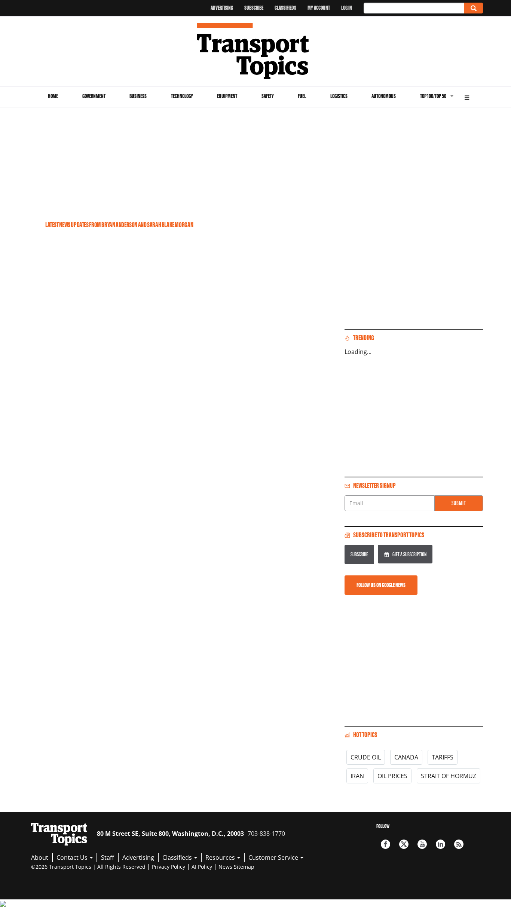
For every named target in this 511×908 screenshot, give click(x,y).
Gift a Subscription (409, 554)
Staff (107, 857)
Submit (459, 503)
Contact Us (72, 857)
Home (53, 96)
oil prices (392, 776)
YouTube (422, 844)
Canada (406, 757)
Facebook (385, 844)
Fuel (302, 96)
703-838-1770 (266, 833)
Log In (346, 7)
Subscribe (253, 7)
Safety (267, 96)
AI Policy (202, 866)
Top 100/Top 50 (433, 96)
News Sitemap (236, 866)
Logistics (339, 96)
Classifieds (285, 7)
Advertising (222, 7)
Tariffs (442, 757)
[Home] (256, 51)
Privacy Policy (168, 866)
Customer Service (274, 857)
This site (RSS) (458, 844)
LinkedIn (440, 844)
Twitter (404, 844)
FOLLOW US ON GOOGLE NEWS (381, 584)
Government (93, 96)
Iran (357, 776)
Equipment (227, 96)
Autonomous (383, 96)
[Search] (473, 8)
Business (138, 96)
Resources (220, 857)
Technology (182, 96)
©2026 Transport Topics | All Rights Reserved (88, 866)
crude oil (366, 757)
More (467, 96)
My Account (318, 7)
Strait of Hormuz (448, 776)
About (39, 857)
